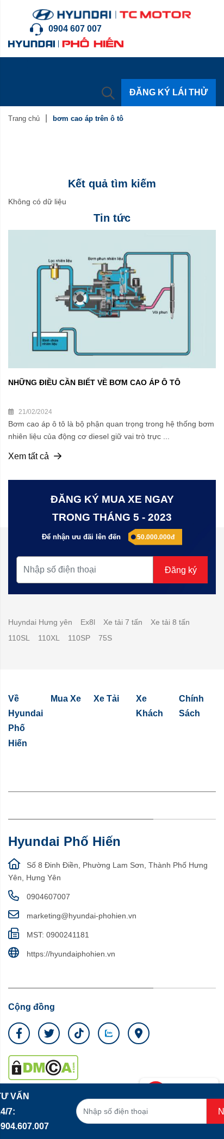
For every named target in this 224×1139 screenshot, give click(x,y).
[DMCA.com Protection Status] (43, 1067)
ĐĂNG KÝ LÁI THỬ (168, 92)
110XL (49, 638)
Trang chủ (24, 118)
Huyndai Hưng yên (40, 622)
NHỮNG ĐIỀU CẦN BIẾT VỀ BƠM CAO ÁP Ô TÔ (94, 382)
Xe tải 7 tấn (122, 622)
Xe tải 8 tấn (170, 622)
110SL (19, 638)
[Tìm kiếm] (108, 92)
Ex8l (87, 622)
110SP (79, 638)
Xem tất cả (29, 456)
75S (105, 638)
